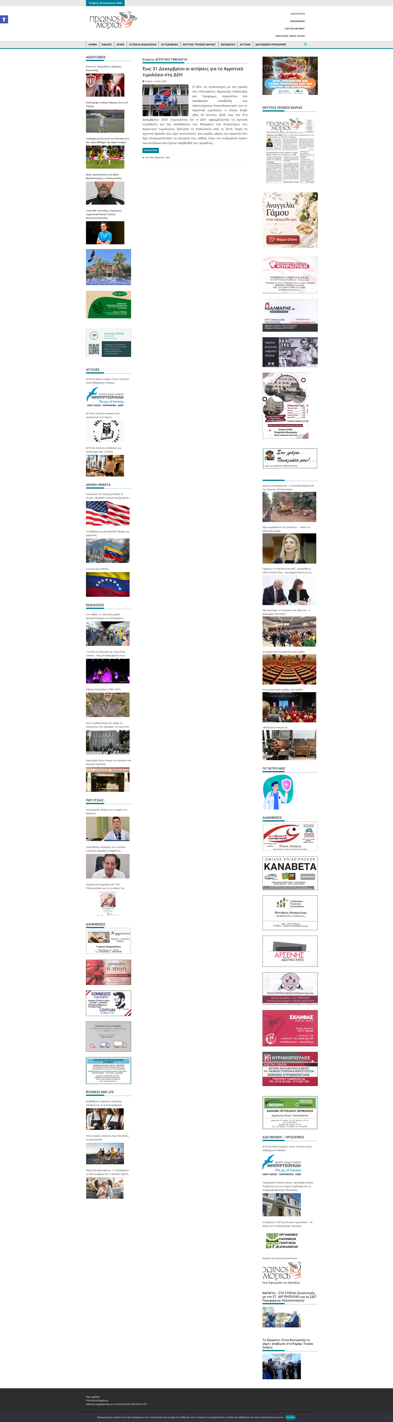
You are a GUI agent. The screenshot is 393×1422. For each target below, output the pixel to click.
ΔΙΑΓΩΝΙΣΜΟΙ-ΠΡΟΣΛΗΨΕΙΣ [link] (270, 44)
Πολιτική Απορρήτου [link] (97, 1400)
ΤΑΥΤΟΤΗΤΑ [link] (298, 13)
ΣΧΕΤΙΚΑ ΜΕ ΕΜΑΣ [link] (295, 28)
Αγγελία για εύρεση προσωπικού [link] (280, 1258)
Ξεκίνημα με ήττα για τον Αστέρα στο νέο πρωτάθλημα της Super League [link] (107, 140)
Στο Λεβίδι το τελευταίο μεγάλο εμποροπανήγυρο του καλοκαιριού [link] (104, 616)
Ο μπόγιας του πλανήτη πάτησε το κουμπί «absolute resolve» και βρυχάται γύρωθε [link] (107, 496)
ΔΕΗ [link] (168, 157)
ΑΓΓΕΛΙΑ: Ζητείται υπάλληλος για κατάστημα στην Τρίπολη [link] (103, 449)
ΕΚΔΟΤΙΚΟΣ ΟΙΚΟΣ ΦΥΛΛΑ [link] (290, 35)
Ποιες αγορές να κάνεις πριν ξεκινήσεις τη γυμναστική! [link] (107, 1137)
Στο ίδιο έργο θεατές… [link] (98, 568)
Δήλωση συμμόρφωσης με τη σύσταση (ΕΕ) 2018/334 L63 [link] (116, 1404)
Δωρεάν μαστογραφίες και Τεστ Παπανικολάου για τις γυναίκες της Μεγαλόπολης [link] (105, 886)
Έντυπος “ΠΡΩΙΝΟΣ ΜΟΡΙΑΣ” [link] (199, 44)
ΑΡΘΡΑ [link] (121, 44)
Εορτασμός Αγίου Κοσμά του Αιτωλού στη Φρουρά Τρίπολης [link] (108, 762)
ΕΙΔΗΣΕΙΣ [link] (107, 44)
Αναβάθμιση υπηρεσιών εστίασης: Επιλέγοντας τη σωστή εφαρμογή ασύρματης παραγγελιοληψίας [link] (104, 1103)
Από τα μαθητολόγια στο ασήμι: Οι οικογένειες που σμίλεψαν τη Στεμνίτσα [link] (107, 724)
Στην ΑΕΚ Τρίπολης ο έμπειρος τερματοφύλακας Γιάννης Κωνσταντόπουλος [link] (104, 214)
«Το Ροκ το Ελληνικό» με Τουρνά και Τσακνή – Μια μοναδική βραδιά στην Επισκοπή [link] (105, 653)
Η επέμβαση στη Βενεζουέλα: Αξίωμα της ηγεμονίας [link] (107, 533)
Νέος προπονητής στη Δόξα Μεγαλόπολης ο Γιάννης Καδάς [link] (104, 176)
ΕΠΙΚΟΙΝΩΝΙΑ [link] (297, 21)
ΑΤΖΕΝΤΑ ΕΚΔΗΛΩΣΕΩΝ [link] (142, 44)
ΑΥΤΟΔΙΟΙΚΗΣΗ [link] (169, 44)
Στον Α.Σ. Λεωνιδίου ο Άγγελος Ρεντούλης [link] (103, 68)
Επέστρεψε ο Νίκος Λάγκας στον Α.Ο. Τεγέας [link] (107, 104)
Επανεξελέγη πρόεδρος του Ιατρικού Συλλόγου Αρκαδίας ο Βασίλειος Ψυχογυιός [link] (106, 848)
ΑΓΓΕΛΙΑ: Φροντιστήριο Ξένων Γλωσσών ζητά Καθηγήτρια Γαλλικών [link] (107, 380)
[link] (4, 19)
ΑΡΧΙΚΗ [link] (92, 44)
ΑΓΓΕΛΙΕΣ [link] (245, 44)
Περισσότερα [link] (150, 150)
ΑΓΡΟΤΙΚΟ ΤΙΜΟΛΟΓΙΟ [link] (155, 157)
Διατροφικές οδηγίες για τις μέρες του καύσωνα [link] (106, 811)
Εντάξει (290, 1417)
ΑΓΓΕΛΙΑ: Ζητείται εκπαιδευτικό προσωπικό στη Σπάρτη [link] (103, 415)
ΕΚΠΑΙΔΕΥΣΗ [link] (228, 44)
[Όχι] (389, 1417)
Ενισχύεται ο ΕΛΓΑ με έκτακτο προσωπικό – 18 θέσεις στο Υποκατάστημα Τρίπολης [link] (287, 1224)
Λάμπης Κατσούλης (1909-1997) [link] (103, 689)
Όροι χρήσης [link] (93, 1396)
